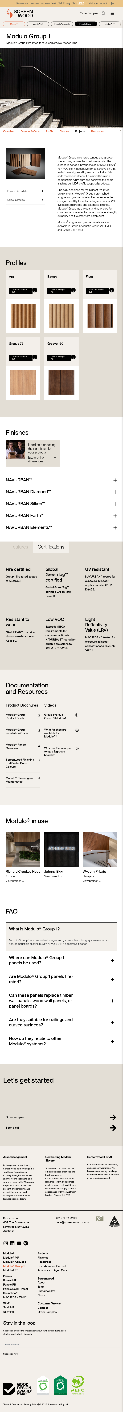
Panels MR (10, 1280)
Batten (52, 276)
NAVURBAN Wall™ (15, 1297)
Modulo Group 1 (86, 24)
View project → (15, 881)
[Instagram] (5, 1243)
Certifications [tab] (51, 547)
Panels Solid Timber (15, 1289)
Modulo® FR (110, 24)
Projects (80, 131)
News (41, 1295)
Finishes (64, 131)
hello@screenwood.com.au (73, 1222)
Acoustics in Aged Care (52, 1270)
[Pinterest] (25, 1243)
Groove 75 (16, 343)
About (41, 1282)
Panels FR (9, 1284)
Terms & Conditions (12, 1404)
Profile (49, 131)
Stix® (6, 1303)
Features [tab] (19, 547)
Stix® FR (8, 1311)
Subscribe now (10, 1354)
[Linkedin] (12, 1243)
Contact (43, 1307)
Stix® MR (9, 1307)
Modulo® (14, 24)
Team (41, 1286)
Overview (8, 131)
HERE (81, 3)
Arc (11, 276)
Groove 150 (55, 343)
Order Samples (89, 13)
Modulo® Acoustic (62, 24)
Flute (89, 276)
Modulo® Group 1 (14, 1266)
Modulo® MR (38, 24)
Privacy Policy (31, 1404)
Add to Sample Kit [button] (19, 291)
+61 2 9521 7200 (66, 1218)
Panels (7, 1276)
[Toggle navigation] (112, 13)
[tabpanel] (61, 611)
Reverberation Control (52, 1266)
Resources (97, 131)
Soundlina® (10, 1293)
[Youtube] (19, 1243)
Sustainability (46, 1291)
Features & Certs (30, 131)
